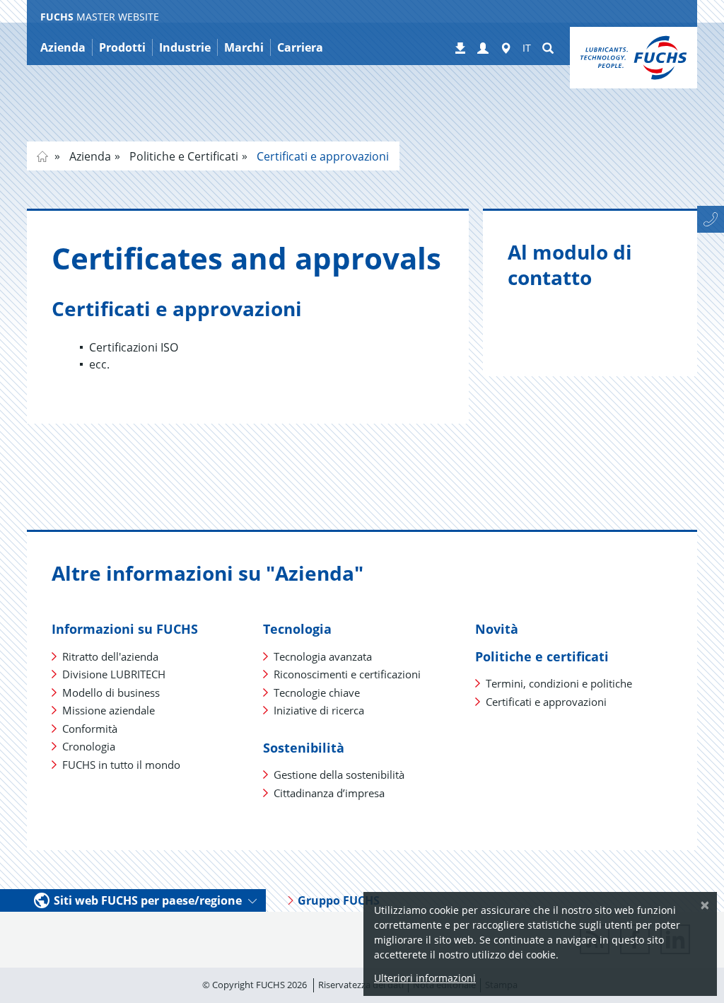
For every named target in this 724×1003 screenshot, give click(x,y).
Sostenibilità (303, 747)
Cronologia (88, 746)
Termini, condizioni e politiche (559, 683)
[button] (483, 49)
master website (42, 156)
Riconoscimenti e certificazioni (347, 674)
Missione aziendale (108, 710)
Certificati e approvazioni (321, 156)
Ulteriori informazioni (425, 978)
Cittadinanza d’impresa (329, 793)
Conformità (89, 728)
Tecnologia (297, 628)
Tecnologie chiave (317, 692)
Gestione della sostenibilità (339, 774)
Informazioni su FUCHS (125, 628)
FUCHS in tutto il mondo (121, 765)
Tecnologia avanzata (323, 656)
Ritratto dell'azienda (110, 656)
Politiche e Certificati (182, 156)
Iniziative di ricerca (319, 710)
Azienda (88, 156)
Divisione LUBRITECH (113, 674)
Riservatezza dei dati (361, 984)
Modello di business (111, 692)
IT (526, 47)
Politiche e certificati (542, 656)
